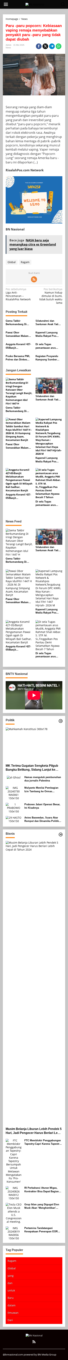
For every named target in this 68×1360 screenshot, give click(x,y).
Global (12, 262)
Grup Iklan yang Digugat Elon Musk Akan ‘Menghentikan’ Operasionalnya (41, 1206)
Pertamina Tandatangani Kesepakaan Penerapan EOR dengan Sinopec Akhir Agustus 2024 (42, 1230)
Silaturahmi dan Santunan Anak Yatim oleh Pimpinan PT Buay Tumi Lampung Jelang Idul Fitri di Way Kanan (48, 322)
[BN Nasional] (35, 4)
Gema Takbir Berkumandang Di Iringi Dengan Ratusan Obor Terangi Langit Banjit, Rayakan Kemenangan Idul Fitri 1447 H (19, 322)
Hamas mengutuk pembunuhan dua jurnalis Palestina (42, 779)
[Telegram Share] (52, 46)
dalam (11, 1305)
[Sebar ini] (39, 46)
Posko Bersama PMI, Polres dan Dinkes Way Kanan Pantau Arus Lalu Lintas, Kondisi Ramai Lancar (19, 358)
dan (10, 1283)
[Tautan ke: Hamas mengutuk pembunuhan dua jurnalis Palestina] (14, 777)
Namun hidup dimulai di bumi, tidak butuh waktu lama (50, 296)
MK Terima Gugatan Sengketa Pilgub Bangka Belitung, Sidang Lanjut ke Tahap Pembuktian (32, 768)
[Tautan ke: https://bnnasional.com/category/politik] (60, 721)
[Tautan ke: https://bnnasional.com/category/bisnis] (60, 834)
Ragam (25, 262)
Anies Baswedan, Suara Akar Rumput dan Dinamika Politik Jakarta (41, 819)
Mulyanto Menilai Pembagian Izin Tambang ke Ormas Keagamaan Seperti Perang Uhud (41, 789)
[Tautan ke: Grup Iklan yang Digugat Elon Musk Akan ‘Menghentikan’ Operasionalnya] (14, 1213)
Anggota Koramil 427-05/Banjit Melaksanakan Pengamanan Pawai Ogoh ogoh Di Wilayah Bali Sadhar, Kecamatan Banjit (19, 346)
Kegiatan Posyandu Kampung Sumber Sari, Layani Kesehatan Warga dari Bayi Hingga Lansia (49, 358)
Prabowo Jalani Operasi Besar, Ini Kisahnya (42, 806)
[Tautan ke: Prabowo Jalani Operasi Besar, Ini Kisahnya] (14, 807)
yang (11, 1275)
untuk (11, 1290)
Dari (10, 1320)
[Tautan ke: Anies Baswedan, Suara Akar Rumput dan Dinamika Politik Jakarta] (14, 819)
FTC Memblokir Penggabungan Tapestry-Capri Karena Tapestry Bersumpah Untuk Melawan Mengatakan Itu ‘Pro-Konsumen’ (43, 1142)
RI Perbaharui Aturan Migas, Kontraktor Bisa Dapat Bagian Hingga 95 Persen (41, 1189)
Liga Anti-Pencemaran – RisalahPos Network (18, 294)
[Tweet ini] (45, 46)
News (8, 47)
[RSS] (34, 279)
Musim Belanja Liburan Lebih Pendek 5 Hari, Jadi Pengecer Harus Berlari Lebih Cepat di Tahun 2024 (34, 1131)
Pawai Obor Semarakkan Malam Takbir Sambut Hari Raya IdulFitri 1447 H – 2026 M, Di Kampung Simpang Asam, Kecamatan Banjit (19, 334)
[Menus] (6, 4)
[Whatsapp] (58, 46)
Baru (11, 1298)
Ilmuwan (13, 1312)
